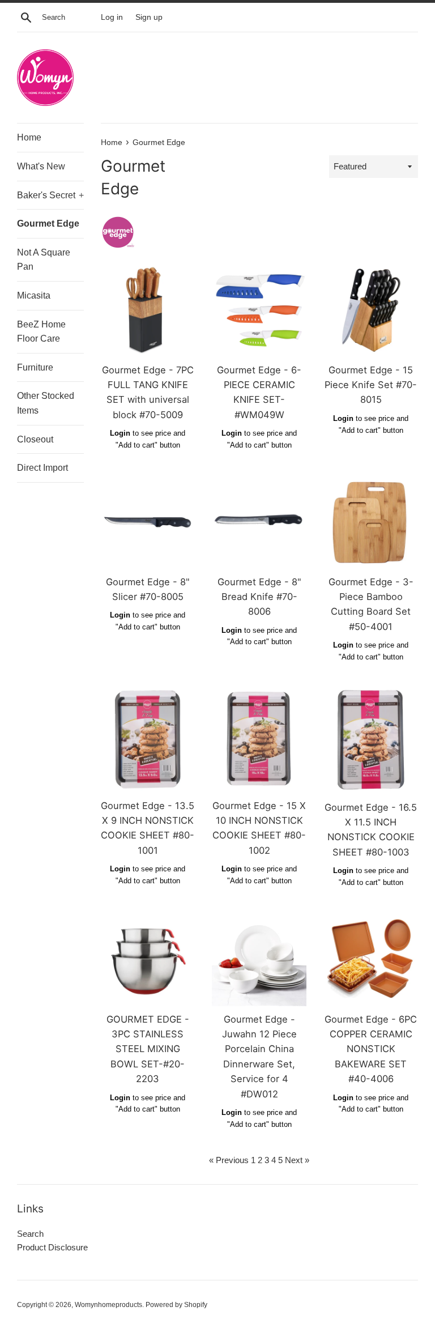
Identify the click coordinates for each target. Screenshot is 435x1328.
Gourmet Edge (48, 223)
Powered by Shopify (176, 1305)
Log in (112, 17)
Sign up (149, 17)
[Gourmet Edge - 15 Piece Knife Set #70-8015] (370, 309)
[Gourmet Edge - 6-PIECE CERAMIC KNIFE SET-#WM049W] (259, 309)
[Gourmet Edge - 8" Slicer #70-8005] (148, 521)
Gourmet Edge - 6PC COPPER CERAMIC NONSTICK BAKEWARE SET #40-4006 (371, 1049)
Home (29, 137)
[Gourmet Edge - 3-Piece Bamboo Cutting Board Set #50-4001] (370, 521)
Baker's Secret (50, 195)
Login (120, 433)
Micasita (33, 295)
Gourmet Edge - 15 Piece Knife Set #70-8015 (371, 385)
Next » (297, 1160)
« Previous (229, 1160)
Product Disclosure (52, 1247)
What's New (41, 166)
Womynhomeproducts (108, 1305)
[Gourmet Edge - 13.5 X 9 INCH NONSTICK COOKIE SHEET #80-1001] (148, 739)
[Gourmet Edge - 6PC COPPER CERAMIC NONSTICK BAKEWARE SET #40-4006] (370, 959)
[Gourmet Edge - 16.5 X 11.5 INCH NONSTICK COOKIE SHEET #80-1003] (370, 740)
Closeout (35, 439)
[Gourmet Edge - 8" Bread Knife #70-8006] (259, 521)
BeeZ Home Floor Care (41, 332)
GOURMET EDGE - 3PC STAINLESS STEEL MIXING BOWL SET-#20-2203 (147, 1049)
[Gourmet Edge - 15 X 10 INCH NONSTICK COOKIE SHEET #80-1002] (259, 739)
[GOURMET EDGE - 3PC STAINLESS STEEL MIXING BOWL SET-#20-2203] (148, 959)
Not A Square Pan (43, 260)
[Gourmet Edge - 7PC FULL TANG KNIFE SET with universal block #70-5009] (148, 309)
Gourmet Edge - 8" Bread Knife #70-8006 (259, 597)
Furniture (35, 367)
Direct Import (42, 468)
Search (30, 1233)
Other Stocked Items (45, 403)
